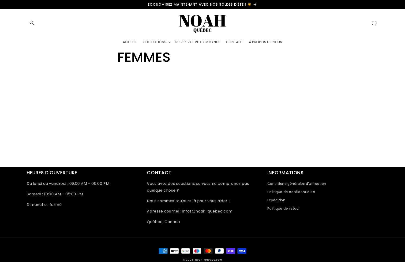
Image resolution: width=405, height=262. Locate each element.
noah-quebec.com (208, 260)
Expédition (276, 200)
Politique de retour (283, 208)
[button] (32, 23)
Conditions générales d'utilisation (296, 184)
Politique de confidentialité (291, 192)
